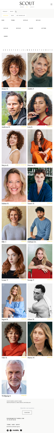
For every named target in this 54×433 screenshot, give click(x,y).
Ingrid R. (5, 319)
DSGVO (18, 424)
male (11, 11)
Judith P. (31, 89)
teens (13, 20)
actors (43, 28)
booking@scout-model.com (15, 418)
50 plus (18, 28)
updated (5, 15)
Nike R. (4, 358)
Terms (9, 424)
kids (3, 20)
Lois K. (30, 127)
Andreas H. (6, 127)
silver (31, 28)
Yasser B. (31, 203)
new (12, 15)
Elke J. (4, 242)
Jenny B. (5, 89)
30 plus (38, 20)
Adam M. (31, 319)
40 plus (6, 28)
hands (6, 36)
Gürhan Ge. (32, 242)
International (13, 22)
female (5, 11)
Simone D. (32, 165)
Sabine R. (5, 203)
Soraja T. (31, 280)
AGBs (13, 424)
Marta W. (31, 358)
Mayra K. (5, 165)
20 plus (25, 20)
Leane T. (5, 280)
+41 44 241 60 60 (11, 419)
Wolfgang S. (6, 396)
